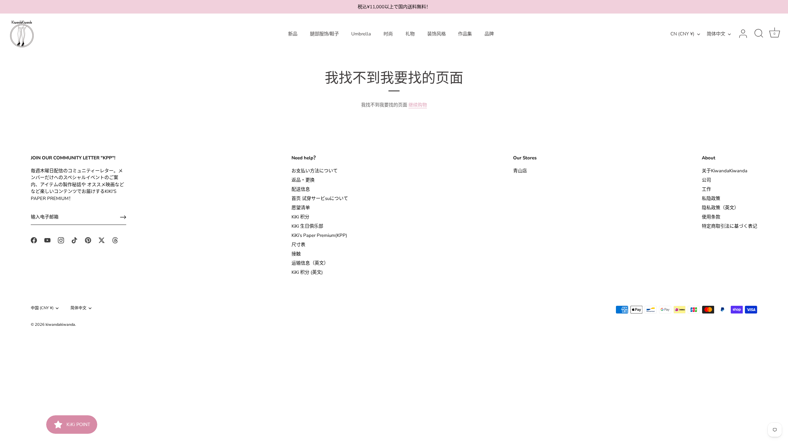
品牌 (489, 34)
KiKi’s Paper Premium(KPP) (319, 235)
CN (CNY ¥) (682, 34)
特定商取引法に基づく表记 (729, 226)
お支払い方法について (314, 171)
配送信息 (300, 189)
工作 (706, 189)
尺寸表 (298, 244)
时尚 (388, 34)
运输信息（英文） (309, 263)
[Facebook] (34, 240)
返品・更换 (303, 180)
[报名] (123, 217)
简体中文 (716, 34)
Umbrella (361, 34)
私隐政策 (711, 198)
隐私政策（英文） (720, 208)
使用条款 (711, 217)
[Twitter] (101, 240)
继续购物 (417, 105)
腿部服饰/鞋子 (324, 34)
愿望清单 (300, 208)
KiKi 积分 (300, 217)
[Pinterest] (88, 240)
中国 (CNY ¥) (42, 308)
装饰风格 (436, 34)
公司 (706, 180)
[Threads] (115, 240)
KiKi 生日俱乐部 (307, 226)
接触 (296, 254)
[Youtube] (47, 240)
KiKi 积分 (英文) (307, 272)
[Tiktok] (74, 240)
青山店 (520, 171)
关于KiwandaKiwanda (724, 171)
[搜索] (759, 34)
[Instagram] (61, 240)
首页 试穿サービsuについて (319, 198)
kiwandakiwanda (60, 324)
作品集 (465, 34)
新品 (292, 34)
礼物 (410, 34)
